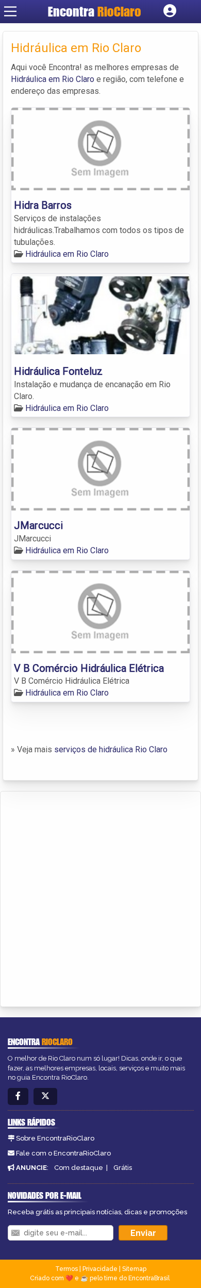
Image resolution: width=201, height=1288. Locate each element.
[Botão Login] (169, 11)
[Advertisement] (100, 897)
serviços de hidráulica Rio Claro (110, 749)
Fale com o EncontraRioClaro (63, 1153)
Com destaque (78, 1167)
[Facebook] (18, 1096)
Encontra (94, 11)
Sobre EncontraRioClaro (55, 1138)
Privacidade (100, 1269)
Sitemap (134, 1269)
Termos (66, 1269)
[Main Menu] (10, 11)
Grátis (122, 1167)
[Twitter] (45, 1096)
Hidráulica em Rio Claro (52, 79)
